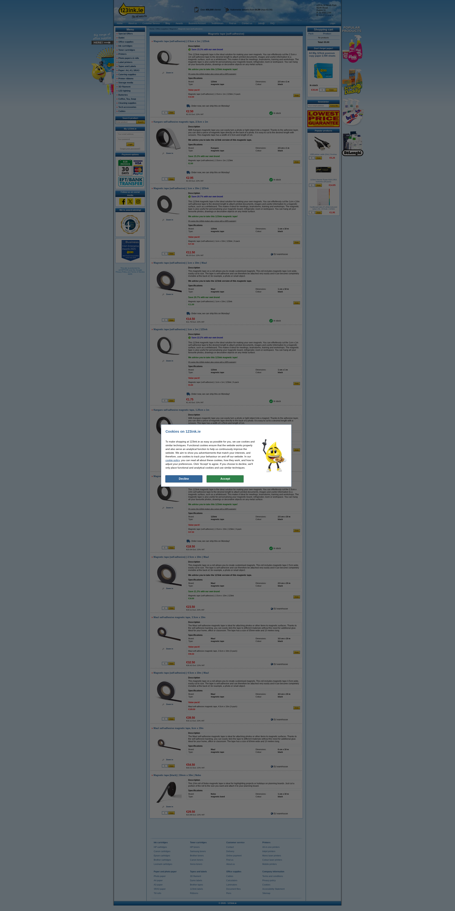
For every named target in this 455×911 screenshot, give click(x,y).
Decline (184, 478)
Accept (225, 478)
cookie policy (172, 460)
